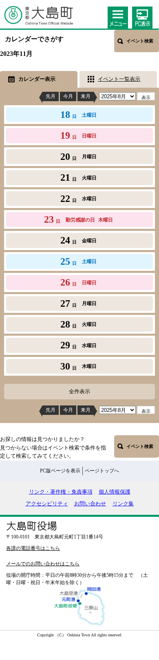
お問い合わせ (90, 504)
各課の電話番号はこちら (33, 548)
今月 (68, 96)
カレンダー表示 (36, 79)
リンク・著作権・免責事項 (61, 492)
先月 (50, 96)
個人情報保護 (114, 492)
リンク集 (123, 504)
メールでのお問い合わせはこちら (43, 564)
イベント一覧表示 (119, 79)
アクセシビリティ (47, 504)
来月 (86, 96)
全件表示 (79, 391)
